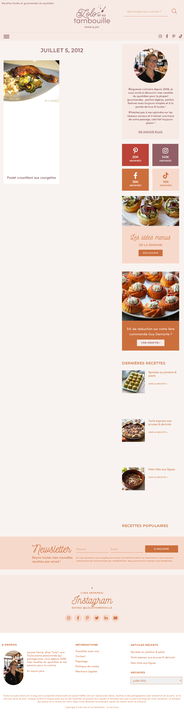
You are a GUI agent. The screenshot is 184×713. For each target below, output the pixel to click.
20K (135, 157)
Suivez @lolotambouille (92, 607)
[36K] (135, 175)
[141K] (165, 150)
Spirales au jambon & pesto (162, 373)
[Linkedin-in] (106, 618)
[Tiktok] (180, 36)
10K (166, 182)
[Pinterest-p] (173, 36)
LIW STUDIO (114, 707)
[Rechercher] (174, 11)
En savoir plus (151, 131)
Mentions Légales (86, 671)
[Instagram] (160, 36)
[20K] (135, 150)
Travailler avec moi (87, 651)
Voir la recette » (158, 384)
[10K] (166, 175)
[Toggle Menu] (6, 36)
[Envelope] (115, 618)
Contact (80, 656)
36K (135, 182)
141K (165, 157)
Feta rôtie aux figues (161, 469)
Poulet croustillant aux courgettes (31, 177)
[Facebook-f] (167, 36)
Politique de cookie (87, 666)
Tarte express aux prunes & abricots (160, 422)
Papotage (81, 661)
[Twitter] (96, 618)
